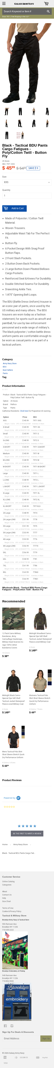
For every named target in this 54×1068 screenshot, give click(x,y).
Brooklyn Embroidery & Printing (13, 971)
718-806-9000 (8, 981)
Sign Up (46, 1038)
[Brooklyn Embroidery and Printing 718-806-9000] (16, 1020)
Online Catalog (8, 881)
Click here (24, 411)
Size (4, 177)
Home (5, 844)
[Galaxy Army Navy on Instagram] (12, 1026)
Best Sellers (8, 370)
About (4, 891)
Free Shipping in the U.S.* (20, 16)
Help (4, 898)
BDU (4, 367)
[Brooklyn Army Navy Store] (15, 969)
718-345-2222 (8, 930)
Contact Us (7, 895)
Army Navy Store (9, 363)
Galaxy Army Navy (16, 1053)
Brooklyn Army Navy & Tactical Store (15, 920)
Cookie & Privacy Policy (11, 911)
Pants (5, 373)
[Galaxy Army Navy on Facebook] (5, 1026)
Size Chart (6, 901)
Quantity (6, 190)
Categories (6, 885)
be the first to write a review (27, 833)
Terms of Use (7, 908)
